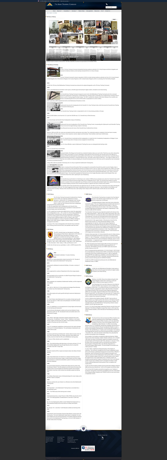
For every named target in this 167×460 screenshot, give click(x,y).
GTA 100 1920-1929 (69, 57)
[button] (65, 1)
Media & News (81, 11)
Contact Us (107, 11)
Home (54, 11)
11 (118, 59)
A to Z (102, 11)
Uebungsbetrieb (89, 11)
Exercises (74, 11)
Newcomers (96, 11)
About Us (59, 11)
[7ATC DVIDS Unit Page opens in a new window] (107, 4)
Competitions (66, 11)
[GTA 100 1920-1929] (83, 40)
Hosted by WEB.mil (75, 448)
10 (117, 59)
